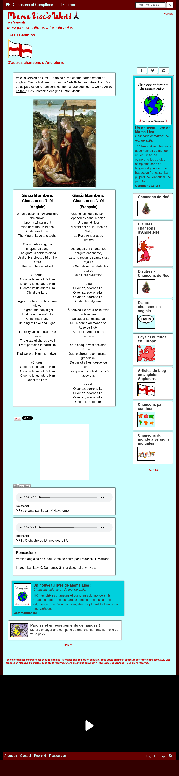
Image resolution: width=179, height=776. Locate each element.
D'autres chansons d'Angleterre (36, 62)
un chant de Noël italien (66, 82)
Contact (25, 755)
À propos (10, 755)
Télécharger (22, 505)
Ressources (57, 755)
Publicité (40, 755)
